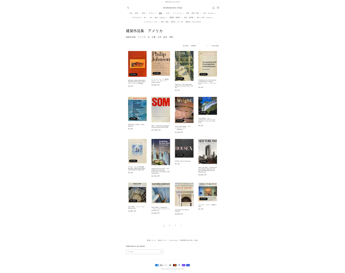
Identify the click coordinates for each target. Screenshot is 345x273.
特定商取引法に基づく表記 (189, 240)
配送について (151, 240)
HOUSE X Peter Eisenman (182, 161)
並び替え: (186, 46)
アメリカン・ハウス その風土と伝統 (207, 205)
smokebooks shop (169, 268)
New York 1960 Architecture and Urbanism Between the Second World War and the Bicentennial (207, 170)
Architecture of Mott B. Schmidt (182, 210)
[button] (128, 7)
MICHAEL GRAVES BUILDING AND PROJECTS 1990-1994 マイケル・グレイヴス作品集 (137, 82)
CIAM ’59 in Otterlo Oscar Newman (136, 125)
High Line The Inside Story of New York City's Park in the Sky (184, 86)
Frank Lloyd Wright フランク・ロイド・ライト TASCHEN (183, 128)
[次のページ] (181, 225)
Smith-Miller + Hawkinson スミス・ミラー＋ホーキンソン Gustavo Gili (160, 209)
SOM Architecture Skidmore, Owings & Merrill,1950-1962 (160, 126)
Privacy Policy (173, 240)
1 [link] (164, 225)
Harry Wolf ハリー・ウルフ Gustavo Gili (137, 207)
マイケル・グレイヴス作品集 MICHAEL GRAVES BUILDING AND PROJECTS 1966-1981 (136, 168)
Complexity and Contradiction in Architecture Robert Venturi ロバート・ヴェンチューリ (207, 82)
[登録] (161, 251)
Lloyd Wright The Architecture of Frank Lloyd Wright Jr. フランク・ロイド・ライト (207, 121)
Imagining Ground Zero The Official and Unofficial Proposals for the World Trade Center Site (160, 171)
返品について (162, 240)
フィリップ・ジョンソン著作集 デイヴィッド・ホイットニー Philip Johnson (160, 80)
